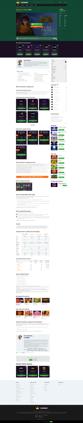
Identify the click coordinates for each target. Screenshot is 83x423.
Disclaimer (45, 385)
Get (21, 154)
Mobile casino (32, 388)
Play (20, 54)
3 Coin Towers (60, 155)
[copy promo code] (29, 52)
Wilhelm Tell (18, 264)
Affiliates (45, 390)
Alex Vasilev (23, 352)
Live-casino (32, 390)
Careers (45, 388)
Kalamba (26, 318)
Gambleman (59, 160)
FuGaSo (17, 317)
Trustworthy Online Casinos (20, 388)
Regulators (31, 397)
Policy (45, 387)
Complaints (31, 391)
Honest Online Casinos (19, 391)
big (16, 135)
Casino (18, 4)
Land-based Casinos (33, 393)
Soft (30, 394)
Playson (59, 142)
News (36, 4)
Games (22, 4)
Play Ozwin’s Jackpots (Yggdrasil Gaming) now (32, 176)
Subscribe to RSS (41, 419)
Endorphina (59, 156)
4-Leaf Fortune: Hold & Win (62, 174)
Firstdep (29, 135)
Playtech (59, 133)
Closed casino (18, 387)
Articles (31, 4)
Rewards (17, 397)
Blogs (59, 384)
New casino (17, 384)
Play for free (61, 135)
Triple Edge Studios (36, 318)
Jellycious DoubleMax (20, 262)
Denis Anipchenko (20, 66)
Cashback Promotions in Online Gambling (57, 117)
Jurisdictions (32, 396)
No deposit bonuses (19, 396)
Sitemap (31, 400)
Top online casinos (18, 393)
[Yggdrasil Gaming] (65, 62)
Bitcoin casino (32, 387)
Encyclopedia (18, 400)
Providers (17, 399)
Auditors (31, 399)
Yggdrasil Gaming (18, 305)
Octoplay (59, 175)
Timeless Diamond (60, 146)
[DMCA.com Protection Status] (41, 417)
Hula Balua (32, 234)
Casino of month (32, 384)
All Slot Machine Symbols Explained (56, 121)
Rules (17, 394)
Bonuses (26, 4)
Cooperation (46, 384)
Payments (31, 385)
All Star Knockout (19, 266)
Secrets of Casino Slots (54, 118)
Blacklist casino (18, 385)
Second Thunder (39, 234)
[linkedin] (24, 337)
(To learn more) (47, 421)
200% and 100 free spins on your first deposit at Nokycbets (62, 183)
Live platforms (32, 402)
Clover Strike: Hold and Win (61, 141)
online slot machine (25, 164)
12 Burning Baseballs (46, 234)
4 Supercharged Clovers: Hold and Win (62, 132)
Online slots (17, 390)
